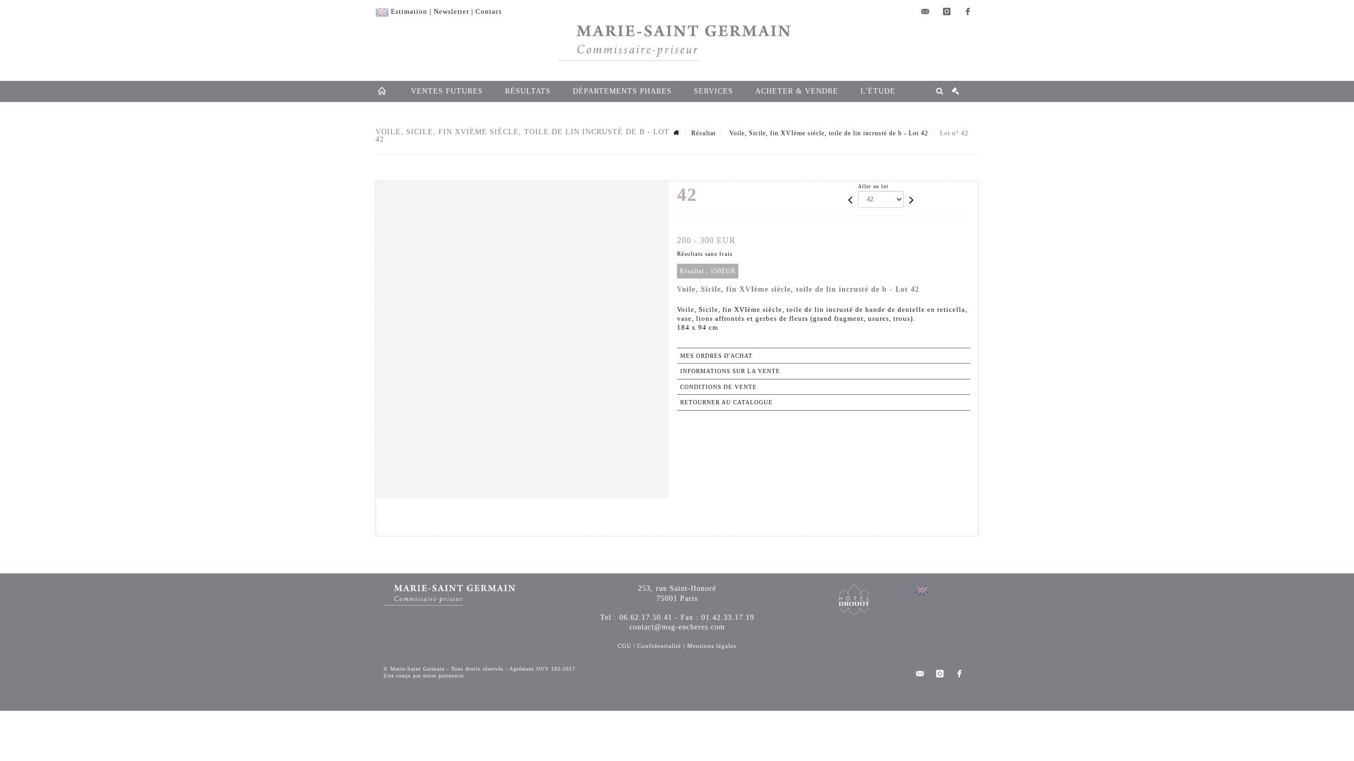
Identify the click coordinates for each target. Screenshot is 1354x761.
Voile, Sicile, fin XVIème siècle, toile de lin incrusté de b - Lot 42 (827, 133)
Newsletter (451, 11)
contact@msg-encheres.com (677, 627)
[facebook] (967, 11)
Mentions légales (711, 646)
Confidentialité (659, 646)
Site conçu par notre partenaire (423, 676)
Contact (488, 11)
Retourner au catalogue (726, 402)
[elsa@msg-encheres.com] (925, 11)
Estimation (409, 11)
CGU (625, 646)
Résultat (703, 133)
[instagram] (946, 11)
